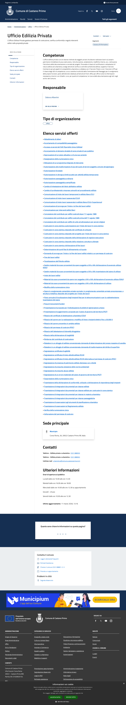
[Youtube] (96, 11)
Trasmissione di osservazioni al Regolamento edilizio (64, 406)
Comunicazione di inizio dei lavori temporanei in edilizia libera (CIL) (69, 194)
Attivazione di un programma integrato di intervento (63, 162)
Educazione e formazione (71, 637)
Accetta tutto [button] (55, 697)
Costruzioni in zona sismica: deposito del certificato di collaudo (67, 229)
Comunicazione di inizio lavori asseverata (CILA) (62, 198)
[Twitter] (91, 11)
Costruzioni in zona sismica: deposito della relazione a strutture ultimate (71, 241)
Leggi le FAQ (38, 675)
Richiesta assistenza (41, 679)
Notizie (95, 637)
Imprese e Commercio (41, 647)
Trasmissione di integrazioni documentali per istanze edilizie (66, 386)
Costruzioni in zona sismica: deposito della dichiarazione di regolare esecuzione (74, 237)
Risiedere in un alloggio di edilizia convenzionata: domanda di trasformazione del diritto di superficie (82, 347)
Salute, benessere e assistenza (73, 651)
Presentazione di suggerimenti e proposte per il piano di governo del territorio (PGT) (75, 311)
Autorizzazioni (68, 654)
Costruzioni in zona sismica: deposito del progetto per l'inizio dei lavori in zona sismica (76, 233)
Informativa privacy (69, 672)
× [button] (124, 683)
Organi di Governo (11, 637)
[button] (63, 702)
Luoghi (95, 654)
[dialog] (63, 693)
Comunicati (96, 640)
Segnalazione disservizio (42, 672)
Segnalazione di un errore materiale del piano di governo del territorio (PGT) (72, 374)
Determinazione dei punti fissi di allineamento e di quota (65, 249)
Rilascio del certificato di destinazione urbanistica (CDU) (65, 315)
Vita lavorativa (39, 644)
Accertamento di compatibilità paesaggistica (60, 143)
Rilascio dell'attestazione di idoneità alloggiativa (62, 331)
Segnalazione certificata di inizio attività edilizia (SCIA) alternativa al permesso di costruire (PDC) (80, 359)
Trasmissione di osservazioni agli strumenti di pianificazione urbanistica (71, 402)
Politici (7, 651)
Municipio (53, 431)
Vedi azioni (106, 36)
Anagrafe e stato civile (41, 637)
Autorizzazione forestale (53, 170)
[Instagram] (101, 11)
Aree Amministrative (12, 640)
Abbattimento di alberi (52, 139)
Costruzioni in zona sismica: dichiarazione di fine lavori (64, 245)
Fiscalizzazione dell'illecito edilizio (57, 261)
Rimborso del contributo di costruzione (59, 339)
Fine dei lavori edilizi (51, 257)
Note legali (67, 675)
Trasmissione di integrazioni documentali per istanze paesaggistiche (69, 398)
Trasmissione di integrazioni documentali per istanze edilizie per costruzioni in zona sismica (78, 390)
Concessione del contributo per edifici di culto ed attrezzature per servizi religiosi (74, 222)
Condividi (96, 36)
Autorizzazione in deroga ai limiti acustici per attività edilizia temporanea (71, 174)
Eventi (95, 657)
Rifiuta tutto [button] (71, 697)
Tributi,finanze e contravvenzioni (74, 644)
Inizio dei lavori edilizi (52, 275)
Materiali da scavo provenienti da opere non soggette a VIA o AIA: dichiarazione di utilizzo (77, 283)
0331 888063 (75, 457)
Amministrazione (20, 27)
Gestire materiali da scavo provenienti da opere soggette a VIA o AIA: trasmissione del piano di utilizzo (82, 271)
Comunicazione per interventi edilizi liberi (59, 210)
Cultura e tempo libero (41, 640)
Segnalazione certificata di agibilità (57, 351)
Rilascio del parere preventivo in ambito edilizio (62, 323)
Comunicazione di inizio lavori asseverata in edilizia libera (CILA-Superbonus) (73, 202)
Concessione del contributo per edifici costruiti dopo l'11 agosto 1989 (70, 214)
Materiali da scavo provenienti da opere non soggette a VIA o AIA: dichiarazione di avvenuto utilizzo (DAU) (84, 279)
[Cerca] (118, 11)
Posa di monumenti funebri (54, 303)
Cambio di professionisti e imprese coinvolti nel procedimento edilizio (70, 190)
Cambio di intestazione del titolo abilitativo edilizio (63, 186)
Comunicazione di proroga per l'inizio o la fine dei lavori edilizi (67, 206)
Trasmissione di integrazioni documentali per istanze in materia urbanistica (72, 394)
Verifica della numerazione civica (56, 410)
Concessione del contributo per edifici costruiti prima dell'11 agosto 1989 (71, 218)
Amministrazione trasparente (73, 668)
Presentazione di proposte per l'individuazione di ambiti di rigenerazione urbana (74, 307)
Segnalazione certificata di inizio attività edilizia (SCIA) (64, 355)
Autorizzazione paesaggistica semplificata (59, 182)
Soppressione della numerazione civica (58, 378)
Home (9, 27)
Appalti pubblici (39, 651)
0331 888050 (75, 453)
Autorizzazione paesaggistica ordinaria (58, 178)
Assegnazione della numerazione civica (58, 159)
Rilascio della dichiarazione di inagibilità (59, 335)
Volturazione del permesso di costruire (58, 414)
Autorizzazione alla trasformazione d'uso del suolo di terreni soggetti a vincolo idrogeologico (79, 166)
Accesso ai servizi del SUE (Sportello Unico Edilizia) (63, 147)
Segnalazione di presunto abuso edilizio (59, 370)
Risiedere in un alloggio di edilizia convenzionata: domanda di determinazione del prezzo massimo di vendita (85, 343)
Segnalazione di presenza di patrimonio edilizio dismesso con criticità (70, 363)
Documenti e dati (11, 658)
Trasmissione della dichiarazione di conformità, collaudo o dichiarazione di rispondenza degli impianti (82, 382)
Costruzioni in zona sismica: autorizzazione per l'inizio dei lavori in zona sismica (73, 225)
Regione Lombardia (11, 2)
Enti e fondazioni (10, 647)
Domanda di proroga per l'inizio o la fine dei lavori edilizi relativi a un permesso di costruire (78, 253)
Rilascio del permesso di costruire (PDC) (59, 327)
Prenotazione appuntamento (43, 668)
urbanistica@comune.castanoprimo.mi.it (66, 461)
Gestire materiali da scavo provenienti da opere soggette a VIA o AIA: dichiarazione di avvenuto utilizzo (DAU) (82, 266)
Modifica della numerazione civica (57, 287)
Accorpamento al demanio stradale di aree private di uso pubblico (69, 151)
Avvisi (95, 644)
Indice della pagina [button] (15, 52)
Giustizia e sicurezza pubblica (73, 640)
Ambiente (66, 647)
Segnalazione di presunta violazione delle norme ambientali (66, 366)
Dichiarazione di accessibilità (72, 679)
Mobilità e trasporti (40, 658)
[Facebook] (86, 11)
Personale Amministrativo (14, 654)
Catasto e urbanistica (41, 654)
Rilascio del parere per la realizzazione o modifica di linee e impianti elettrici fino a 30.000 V (78, 319)
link (82, 693)
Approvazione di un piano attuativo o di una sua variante (65, 155)
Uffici (30, 27)
